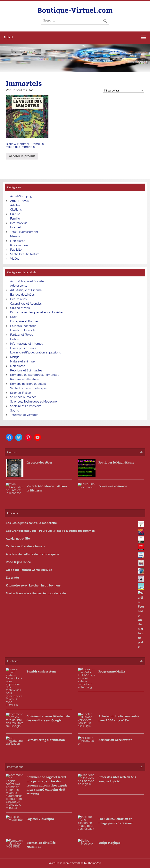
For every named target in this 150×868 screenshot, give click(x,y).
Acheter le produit (22, 156)
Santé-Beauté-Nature (24, 254)
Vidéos (14, 258)
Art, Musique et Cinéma (26, 290)
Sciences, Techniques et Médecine (33, 401)
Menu (8, 37)
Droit (13, 317)
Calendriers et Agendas (26, 303)
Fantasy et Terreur (22, 334)
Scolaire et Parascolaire (25, 406)
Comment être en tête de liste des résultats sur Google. (48, 718)
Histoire (15, 339)
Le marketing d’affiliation (46, 740)
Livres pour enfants (23, 348)
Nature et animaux (22, 361)
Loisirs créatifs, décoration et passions (35, 352)
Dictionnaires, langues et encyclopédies (37, 312)
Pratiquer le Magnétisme (116, 462)
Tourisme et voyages (24, 415)
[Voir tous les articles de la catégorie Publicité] (141, 661)
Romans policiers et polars (28, 384)
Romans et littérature (24, 379)
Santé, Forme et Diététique (28, 388)
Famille (15, 218)
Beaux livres (18, 299)
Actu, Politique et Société (27, 281)
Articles (15, 205)
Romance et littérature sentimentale (34, 375)
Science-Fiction (20, 393)
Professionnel (19, 245)
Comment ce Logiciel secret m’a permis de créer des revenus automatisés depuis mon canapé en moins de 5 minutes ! (47, 785)
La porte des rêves (39, 462)
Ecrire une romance (112, 486)
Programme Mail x (111, 671)
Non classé (17, 241)
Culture (15, 214)
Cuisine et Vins (20, 308)
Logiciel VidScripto (40, 819)
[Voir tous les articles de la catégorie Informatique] (141, 767)
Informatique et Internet (26, 343)
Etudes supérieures (23, 326)
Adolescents (18, 285)
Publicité (16, 249)
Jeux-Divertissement (24, 232)
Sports (14, 410)
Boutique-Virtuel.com (75, 9)
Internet (15, 227)
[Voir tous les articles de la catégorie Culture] (141, 452)
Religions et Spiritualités (26, 370)
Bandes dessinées (22, 294)
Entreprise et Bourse (24, 321)
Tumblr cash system (41, 671)
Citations (16, 209)
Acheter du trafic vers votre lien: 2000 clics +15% (118, 718)
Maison (15, 236)
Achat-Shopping (21, 196)
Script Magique (109, 842)
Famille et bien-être (23, 330)
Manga (14, 357)
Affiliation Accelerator (115, 740)
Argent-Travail (19, 201)
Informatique (19, 223)
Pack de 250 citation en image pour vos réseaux (115, 821)
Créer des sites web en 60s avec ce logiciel (117, 779)
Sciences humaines (23, 397)
